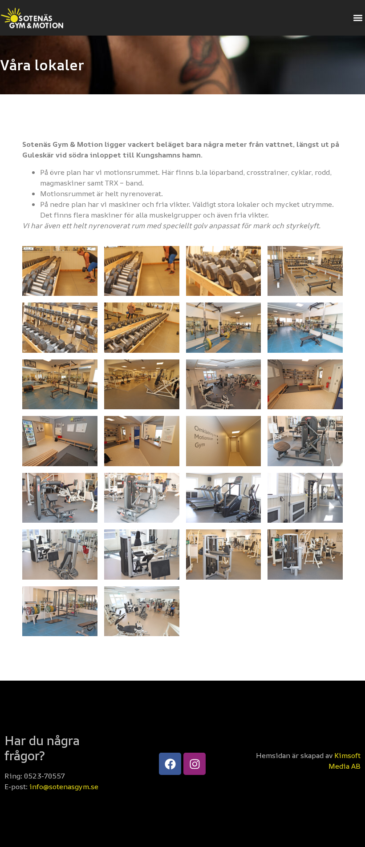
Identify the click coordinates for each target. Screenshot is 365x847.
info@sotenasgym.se (63, 786)
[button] (357, 18)
